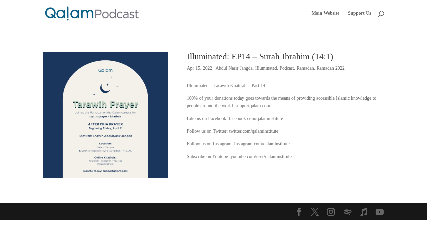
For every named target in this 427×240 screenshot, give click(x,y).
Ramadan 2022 (331, 68)
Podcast (287, 68)
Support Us (359, 13)
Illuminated (266, 68)
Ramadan (305, 68)
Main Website (325, 13)
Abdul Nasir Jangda (234, 68)
